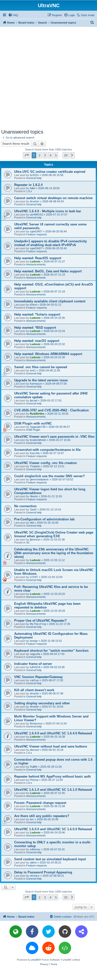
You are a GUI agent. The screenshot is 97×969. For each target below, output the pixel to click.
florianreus (36, 723)
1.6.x (29, 752)
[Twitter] (48, 931)
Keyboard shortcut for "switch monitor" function (51, 650)
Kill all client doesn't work (34, 690)
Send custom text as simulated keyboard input (50, 859)
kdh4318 (35, 667)
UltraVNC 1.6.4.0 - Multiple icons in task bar (47, 211)
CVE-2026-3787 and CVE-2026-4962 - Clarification (51, 410)
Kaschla (35, 453)
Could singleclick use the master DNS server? (49, 476)
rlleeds (34, 496)
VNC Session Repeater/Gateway (38, 677)
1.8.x (29, 191)
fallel (32, 188)
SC (28, 542)
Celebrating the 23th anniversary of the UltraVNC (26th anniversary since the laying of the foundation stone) (53, 553)
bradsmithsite (38, 439)
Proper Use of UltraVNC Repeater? (40, 620)
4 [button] (50, 155)
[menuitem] (13, 15)
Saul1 (33, 509)
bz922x (34, 175)
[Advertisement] (48, 77)
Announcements (36, 264)
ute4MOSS (36, 214)
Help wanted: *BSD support (35, 327)
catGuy (34, 680)
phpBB (35, 959)
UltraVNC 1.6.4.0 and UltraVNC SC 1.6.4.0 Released (53, 733)
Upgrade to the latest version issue (41, 380)
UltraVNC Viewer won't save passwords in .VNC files (54, 436)
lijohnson (35, 539)
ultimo (33, 862)
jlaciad (33, 400)
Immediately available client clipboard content (49, 301)
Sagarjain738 (38, 426)
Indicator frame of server (33, 664)
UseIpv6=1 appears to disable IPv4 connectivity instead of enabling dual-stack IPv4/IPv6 (50, 243)
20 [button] (65, 155)
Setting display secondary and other (42, 703)
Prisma (34, 779)
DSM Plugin (33, 429)
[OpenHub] (65, 948)
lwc (32, 819)
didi (32, 522)
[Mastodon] (81, 931)
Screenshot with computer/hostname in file (47, 450)
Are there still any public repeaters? (41, 816)
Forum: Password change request (40, 803)
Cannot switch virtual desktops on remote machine (53, 198)
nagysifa (35, 653)
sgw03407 (36, 231)
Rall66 (33, 766)
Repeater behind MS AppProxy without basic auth (52, 776)
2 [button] (39, 155)
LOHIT (34, 576)
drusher (34, 201)
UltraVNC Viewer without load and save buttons (50, 746)
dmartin (34, 693)
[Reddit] (48, 948)
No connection (25, 506)
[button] (26, 155)
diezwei (34, 749)
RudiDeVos (37, 413)
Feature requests (36, 234)
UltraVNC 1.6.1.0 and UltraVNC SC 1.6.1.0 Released (53, 789)
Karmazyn (36, 383)
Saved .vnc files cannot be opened (40, 367)
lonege (34, 640)
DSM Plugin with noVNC (33, 423)
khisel (33, 304)
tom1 (33, 370)
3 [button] (45, 155)
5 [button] (56, 155)
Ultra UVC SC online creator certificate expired (49, 172)
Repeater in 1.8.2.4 (28, 185)
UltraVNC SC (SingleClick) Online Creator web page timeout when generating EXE (53, 534)
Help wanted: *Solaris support (37, 314)
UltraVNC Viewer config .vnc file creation (45, 463)
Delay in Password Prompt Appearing (43, 872)
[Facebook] (32, 931)
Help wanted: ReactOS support (37, 258)
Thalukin (35, 466)
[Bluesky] (32, 948)
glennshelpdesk (39, 479)
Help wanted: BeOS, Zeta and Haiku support (48, 271)
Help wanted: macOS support (36, 341)
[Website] (15, 931)
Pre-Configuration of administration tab (44, 519)
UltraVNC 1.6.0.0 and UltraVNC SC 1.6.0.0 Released (53, 829)
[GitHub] (65, 931)
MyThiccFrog (38, 623)
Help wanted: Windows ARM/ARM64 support (48, 354)
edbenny (35, 849)
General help (34, 178)
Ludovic (35, 261)
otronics (35, 875)
